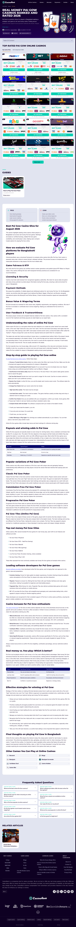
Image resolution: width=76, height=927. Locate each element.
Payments (57, 2)
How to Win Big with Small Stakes (47, 867)
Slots (24, 868)
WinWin (7, 871)
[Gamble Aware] (58, 906)
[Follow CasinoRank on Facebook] (53, 891)
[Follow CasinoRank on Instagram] (57, 891)
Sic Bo (24, 865)
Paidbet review (14, 72)
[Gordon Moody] (38, 906)
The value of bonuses (12, 607)
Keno (24, 862)
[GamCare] (25, 906)
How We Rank (68, 870)
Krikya (7, 860)
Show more (37, 162)
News (72, 2)
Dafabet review (62, 72)
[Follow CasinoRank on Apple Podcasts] (71, 891)
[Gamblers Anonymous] (15, 906)
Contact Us (68, 864)
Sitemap (58, 924)
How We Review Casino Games (23, 871)
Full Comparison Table (18, 49)
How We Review (67, 867)
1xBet (7, 868)
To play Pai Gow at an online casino (16, 359)
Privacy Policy (67, 872)
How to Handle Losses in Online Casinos (46, 873)
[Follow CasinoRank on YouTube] (64, 891)
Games (41, 2)
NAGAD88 (7, 862)
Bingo (24, 860)
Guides (65, 2)
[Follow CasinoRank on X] (60, 891)
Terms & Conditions (19, 924)
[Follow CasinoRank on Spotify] (67, 891)
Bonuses (49, 2)
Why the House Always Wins (47, 860)
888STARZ (7, 865)
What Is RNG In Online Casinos (47, 870)
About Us (67, 862)
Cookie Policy (40, 924)
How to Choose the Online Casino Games (46, 863)
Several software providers (13, 569)
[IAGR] (7, 906)
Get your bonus (14, 69)
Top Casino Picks (6, 49)
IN (4, 891)
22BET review (38, 72)
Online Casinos (32, 2)
